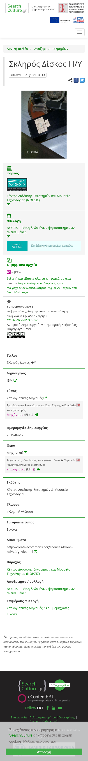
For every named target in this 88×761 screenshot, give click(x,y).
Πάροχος (14, 562)
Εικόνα (12, 614)
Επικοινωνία (19, 717)
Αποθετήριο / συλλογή (25, 581)
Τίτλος (12, 355)
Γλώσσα (13, 504)
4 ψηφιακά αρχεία (22, 265)
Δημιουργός (16, 373)
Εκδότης (13, 482)
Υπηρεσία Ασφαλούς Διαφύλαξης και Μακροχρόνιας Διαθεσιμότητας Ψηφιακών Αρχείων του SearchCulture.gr (42, 287)
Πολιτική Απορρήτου (43, 717)
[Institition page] (9, 168)
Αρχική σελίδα (17, 48)
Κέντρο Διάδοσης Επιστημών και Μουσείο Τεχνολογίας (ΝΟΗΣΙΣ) (38, 198)
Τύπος (11, 391)
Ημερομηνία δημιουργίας (27, 428)
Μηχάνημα (15, 414)
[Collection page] (9, 216)
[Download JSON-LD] (43, 75)
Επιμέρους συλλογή (23, 601)
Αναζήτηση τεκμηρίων (50, 48)
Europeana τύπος (20, 522)
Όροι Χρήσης (67, 717)
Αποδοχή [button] (44, 752)
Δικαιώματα (16, 540)
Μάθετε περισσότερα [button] (39, 741)
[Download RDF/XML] (25, 75)
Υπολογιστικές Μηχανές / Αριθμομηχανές (38, 608)
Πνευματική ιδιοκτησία (44, 721)
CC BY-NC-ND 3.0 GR (22, 320)
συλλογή (14, 221)
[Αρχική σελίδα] (29, 7)
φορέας (13, 173)
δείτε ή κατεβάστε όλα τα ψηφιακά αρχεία (39, 278)
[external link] (8, 204)
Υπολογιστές (16, 469)
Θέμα (11, 445)
